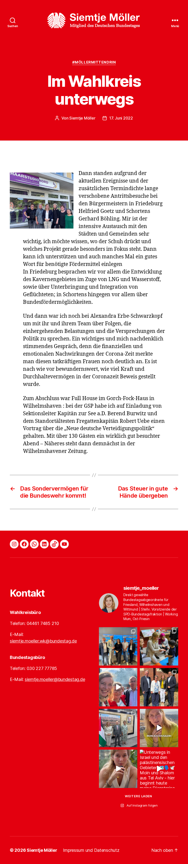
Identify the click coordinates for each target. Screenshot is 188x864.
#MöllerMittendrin (94, 62)
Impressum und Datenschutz (91, 850)
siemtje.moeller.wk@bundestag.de (43, 641)
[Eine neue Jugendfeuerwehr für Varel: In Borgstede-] (118, 687)
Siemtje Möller (82, 118)
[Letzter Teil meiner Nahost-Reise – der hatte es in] (159, 646)
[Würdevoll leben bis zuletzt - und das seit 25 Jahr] (159, 687)
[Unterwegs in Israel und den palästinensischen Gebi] (159, 769)
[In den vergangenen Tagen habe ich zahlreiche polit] (118, 728)
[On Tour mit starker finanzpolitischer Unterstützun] (118, 646)
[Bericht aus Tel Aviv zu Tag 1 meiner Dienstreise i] (118, 769)
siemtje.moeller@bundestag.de (55, 679)
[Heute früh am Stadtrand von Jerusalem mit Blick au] (159, 728)
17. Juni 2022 (121, 118)
